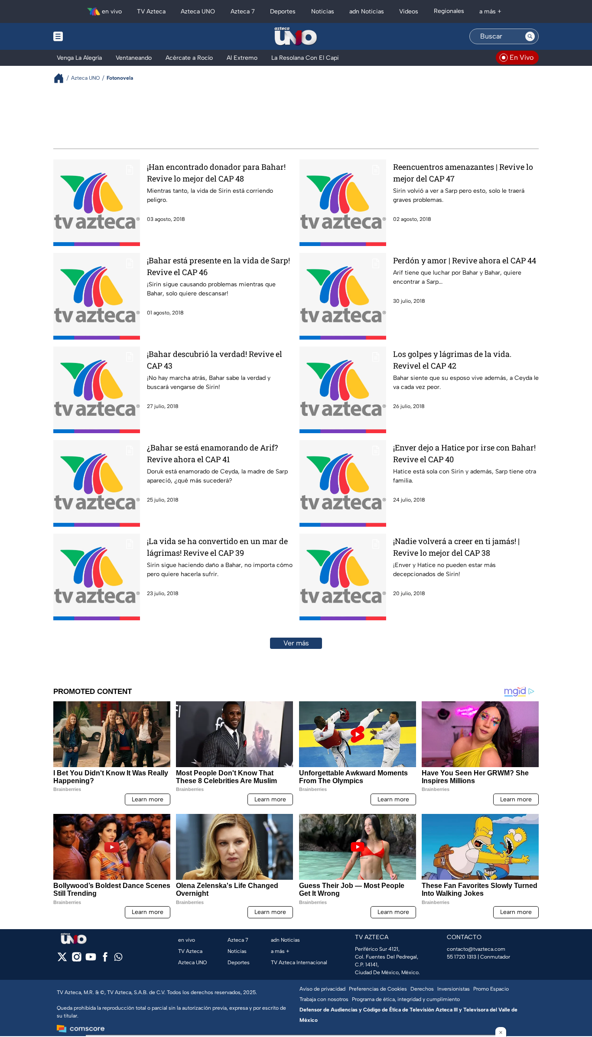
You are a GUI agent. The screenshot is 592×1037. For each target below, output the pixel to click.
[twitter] (62, 960)
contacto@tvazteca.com (476, 949)
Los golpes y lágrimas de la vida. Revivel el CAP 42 (452, 360)
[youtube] (90, 960)
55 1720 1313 (461, 957)
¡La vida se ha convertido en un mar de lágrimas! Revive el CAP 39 (217, 547)
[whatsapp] (118, 959)
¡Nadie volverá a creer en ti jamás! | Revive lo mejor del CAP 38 (456, 547)
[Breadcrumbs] (62, 78)
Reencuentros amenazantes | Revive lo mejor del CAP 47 (463, 173)
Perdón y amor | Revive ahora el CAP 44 (464, 260)
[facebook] (105, 960)
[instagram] (76, 960)
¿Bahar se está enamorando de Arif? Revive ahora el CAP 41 (212, 453)
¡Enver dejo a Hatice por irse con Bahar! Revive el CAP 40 (464, 453)
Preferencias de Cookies (378, 989)
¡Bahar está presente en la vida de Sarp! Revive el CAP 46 (218, 266)
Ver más (296, 643)
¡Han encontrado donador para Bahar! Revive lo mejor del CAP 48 (216, 173)
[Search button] (530, 36)
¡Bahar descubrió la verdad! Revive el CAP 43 (214, 360)
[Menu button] (88, 36)
